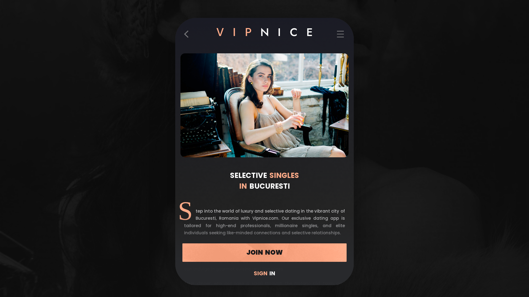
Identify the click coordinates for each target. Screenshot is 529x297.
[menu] (340, 36)
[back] (188, 36)
